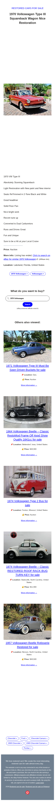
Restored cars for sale (27, 8)
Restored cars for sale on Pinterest (38, 786)
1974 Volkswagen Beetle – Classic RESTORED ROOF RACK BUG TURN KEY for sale (27, 570)
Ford (23, 738)
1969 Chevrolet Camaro (36, 743)
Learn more (40, 783)
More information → (29, 385)
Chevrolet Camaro (38, 738)
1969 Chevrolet (14, 743)
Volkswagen (37, 274)
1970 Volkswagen (18, 274)
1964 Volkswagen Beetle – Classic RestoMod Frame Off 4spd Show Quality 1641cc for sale (27, 435)
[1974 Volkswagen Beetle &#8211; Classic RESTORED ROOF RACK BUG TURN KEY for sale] (27, 563)
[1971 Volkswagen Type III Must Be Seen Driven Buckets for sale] (27, 362)
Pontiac (27, 748)
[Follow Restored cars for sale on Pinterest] (27, 794)
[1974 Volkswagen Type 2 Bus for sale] (27, 497)
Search (27, 304)
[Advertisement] (27, 54)
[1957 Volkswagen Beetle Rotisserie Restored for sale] (27, 639)
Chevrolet (11, 738)
